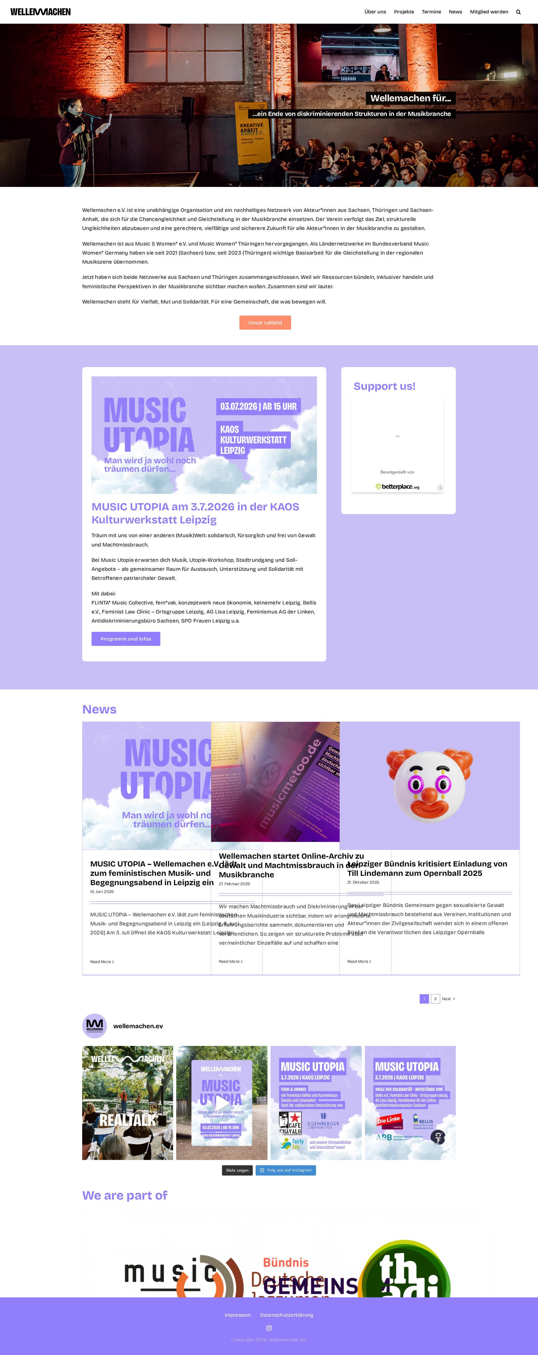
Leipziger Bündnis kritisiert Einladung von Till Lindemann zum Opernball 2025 (427, 868)
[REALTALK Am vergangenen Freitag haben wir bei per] (127, 1103)
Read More (100, 961)
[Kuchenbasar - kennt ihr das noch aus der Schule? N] (316, 1103)
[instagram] (269, 1328)
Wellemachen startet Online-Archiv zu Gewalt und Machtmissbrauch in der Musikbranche (291, 866)
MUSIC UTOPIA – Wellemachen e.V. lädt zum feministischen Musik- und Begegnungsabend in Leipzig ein (163, 873)
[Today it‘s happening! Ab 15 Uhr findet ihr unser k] (221, 1103)
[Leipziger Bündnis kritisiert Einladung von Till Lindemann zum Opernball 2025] (430, 786)
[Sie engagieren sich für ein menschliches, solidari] (410, 1103)
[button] (518, 11)
